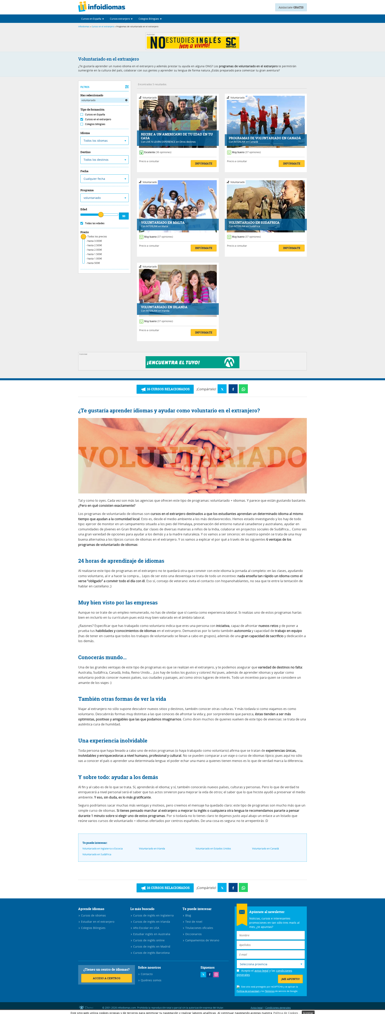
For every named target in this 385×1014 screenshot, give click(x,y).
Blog (187, 915)
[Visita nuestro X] (203, 974)
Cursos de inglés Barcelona (151, 953)
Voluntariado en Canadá (265, 848)
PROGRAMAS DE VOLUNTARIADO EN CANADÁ (265, 138)
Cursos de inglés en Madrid (151, 946)
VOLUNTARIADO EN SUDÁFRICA (254, 223)
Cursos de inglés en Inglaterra (153, 915)
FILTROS (84, 86)
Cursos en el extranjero (103, 26)
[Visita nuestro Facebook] (209, 974)
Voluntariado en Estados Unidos (213, 848)
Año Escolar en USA (145, 928)
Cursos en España (95, 114)
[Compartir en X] (222, 388)
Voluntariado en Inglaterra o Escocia (102, 848)
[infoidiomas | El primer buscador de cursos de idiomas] (101, 7)
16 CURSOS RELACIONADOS (168, 389)
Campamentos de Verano (201, 940)
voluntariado (88, 100)
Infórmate (203, 163)
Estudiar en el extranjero (97, 921)
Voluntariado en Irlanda (152, 848)
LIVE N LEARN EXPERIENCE (160, 141)
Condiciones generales (278, 1007)
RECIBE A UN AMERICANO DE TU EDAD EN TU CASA (177, 136)
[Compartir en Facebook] (233, 388)
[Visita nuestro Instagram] (216, 974)
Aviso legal (257, 1007)
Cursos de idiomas (93, 915)
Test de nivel (193, 921)
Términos (270, 991)
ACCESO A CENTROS (106, 978)
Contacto (146, 974)
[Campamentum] (192, 367)
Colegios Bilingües (92, 928)
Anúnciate (291, 7)
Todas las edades (94, 223)
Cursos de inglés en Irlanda (151, 921)
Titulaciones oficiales (198, 928)
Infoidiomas (83, 26)
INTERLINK (239, 141)
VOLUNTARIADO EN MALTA (163, 223)
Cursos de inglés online (148, 940)
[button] (92, 19)
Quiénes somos (150, 980)
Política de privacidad (248, 991)
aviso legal (261, 970)
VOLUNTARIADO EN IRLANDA (164, 307)
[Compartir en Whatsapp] (243, 388)
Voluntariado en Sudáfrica (96, 854)
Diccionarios (193, 934)
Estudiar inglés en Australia (151, 934)
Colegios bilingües (95, 124)
